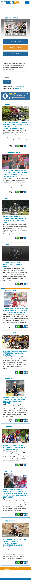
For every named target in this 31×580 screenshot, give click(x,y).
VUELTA (7, 104)
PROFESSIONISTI (10, 290)
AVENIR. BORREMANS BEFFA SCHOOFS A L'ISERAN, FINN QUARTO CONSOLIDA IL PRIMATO (14, 400)
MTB (6, 198)
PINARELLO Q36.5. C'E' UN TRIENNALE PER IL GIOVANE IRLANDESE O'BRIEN (14, 447)
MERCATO (8, 427)
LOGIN (7, 82)
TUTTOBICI (8, 471)
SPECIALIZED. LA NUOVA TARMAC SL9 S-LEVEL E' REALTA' (13, 265)
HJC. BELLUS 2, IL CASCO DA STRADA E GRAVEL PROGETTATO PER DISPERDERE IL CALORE (14, 542)
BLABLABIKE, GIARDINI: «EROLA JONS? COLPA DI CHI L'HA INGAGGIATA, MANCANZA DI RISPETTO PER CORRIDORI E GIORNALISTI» (15, 493)
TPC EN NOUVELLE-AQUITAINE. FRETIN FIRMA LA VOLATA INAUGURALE (15, 353)
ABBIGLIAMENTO (10, 521)
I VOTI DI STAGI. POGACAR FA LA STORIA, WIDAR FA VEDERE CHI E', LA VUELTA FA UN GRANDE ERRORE (15, 173)
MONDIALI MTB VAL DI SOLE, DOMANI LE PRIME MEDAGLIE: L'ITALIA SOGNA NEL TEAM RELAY (15, 219)
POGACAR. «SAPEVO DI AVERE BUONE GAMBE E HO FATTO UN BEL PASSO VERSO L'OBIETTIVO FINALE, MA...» (15, 125)
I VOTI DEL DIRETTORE (12, 152)
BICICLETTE (9, 244)
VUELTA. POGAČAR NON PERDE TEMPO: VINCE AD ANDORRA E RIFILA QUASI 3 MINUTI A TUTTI (15, 311)
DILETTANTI (9, 379)
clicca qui (21, 86)
